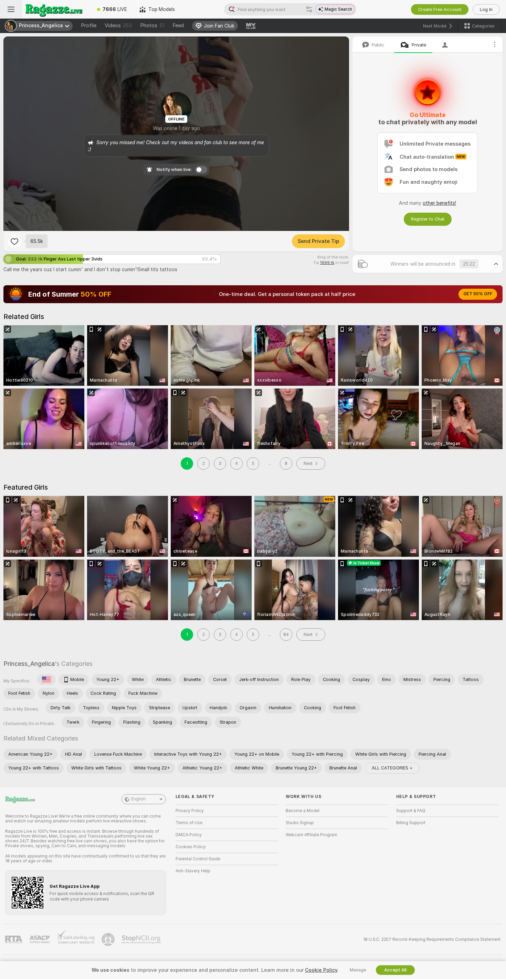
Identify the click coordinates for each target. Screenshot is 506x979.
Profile (88, 25)
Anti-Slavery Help (193, 871)
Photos (152, 25)
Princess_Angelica (29, 663)
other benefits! (439, 203)
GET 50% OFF (477, 293)
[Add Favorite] (14, 241)
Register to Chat (427, 219)
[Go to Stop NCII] (142, 939)
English (138, 799)
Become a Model (302, 810)
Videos (118, 25)
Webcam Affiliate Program (311, 834)
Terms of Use (189, 822)
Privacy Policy (190, 810)
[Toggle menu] (11, 9)
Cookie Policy (321, 970)
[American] (46, 679)
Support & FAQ (410, 810)
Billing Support (410, 822)
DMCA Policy (189, 834)
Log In (486, 9)
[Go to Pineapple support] (109, 939)
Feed (178, 25)
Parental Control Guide (198, 858)
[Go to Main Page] (56, 9)
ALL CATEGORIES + (392, 767)
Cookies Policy (191, 846)
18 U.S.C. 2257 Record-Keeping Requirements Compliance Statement (431, 939)
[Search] (309, 9)
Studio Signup (300, 822)
